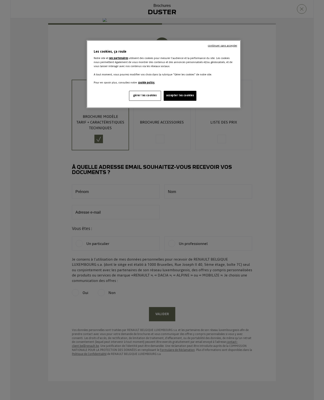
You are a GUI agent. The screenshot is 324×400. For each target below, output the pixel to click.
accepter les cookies (180, 95)
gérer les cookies (145, 95)
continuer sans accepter (222, 45)
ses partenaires (118, 58)
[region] (164, 74)
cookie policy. (146, 82)
